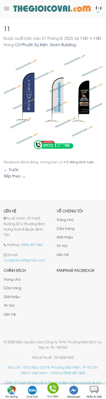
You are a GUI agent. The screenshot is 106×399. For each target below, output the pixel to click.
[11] (53, 102)
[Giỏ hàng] (98, 8)
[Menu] (7, 8)
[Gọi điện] (53, 389)
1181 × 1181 (91, 38)
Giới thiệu (65, 236)
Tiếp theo (15, 176)
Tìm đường (11, 396)
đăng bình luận (82, 162)
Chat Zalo (32, 396)
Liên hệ (63, 254)
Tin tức (62, 245)
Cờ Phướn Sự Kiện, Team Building (45, 44)
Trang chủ (65, 219)
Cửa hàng (65, 228)
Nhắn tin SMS (94, 396)
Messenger (73, 396)
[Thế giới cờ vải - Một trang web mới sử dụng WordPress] (52, 8)
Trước (11, 169)
